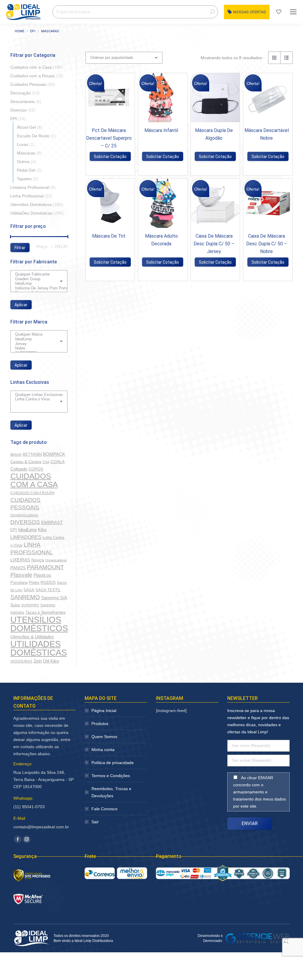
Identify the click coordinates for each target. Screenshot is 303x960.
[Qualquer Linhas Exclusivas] (36, 394)
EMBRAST (52, 522)
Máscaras (26, 153)
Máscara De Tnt (108, 236)
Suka (15, 605)
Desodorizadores (24, 515)
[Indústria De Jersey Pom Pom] (36, 288)
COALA (58, 461)
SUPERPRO (30, 605)
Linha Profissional (26, 196)
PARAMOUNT (45, 567)
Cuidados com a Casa (31, 67)
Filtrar (19, 247)
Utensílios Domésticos (31, 204)
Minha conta (103, 749)
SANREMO (25, 597)
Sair (95, 821)
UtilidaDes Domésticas (31, 213)
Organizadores (56, 560)
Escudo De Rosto (33, 135)
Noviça (37, 560)
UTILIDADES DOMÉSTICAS (38, 648)
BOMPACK (54, 454)
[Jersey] (36, 344)
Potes (34, 582)
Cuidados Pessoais (28, 84)
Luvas (22, 144)
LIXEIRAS (20, 559)
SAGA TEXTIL (48, 590)
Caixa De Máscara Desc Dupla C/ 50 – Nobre (266, 243)
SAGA (28, 590)
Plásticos (42, 575)
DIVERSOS (25, 522)
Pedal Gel (26, 170)
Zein (37, 660)
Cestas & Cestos (25, 462)
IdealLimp (27, 529)
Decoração (20, 93)
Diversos (18, 110)
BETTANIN (32, 454)
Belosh (16, 454)
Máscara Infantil (161, 130)
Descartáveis (22, 101)
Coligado (18, 468)
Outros (23, 161)
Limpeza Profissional (29, 187)
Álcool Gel (26, 127)
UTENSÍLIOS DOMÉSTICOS (39, 624)
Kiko (42, 529)
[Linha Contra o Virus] (36, 399)
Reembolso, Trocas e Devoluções (111, 792)
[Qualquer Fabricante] (36, 274)
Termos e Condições (110, 775)
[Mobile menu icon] (293, 12)
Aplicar (21, 304)
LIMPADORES (25, 537)
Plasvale (21, 575)
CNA (46, 462)
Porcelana (19, 582)
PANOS (18, 567)
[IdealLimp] (36, 283)
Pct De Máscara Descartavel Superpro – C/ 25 (109, 138)
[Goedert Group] (36, 279)
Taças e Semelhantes (45, 612)
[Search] (212, 11)
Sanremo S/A (54, 597)
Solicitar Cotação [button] (110, 156)
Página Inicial (103, 710)
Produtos (99, 723)
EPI (13, 118)
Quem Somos (104, 736)
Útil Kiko (51, 661)
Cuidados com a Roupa (32, 75)
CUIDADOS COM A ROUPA (32, 493)
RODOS (48, 582)
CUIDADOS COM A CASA (34, 480)
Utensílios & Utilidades (32, 636)
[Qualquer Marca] (36, 334)
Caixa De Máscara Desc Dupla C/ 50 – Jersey (214, 243)
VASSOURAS (21, 661)
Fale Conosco (104, 808)
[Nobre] (36, 348)
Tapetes (24, 178)
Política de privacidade (112, 762)
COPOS (35, 469)
